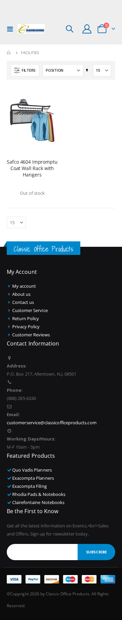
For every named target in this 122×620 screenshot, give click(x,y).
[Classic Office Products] (31, 28)
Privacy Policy (26, 327)
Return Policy (25, 318)
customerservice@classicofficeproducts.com (52, 423)
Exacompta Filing (29, 486)
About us (21, 294)
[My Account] (87, 28)
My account (24, 286)
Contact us (23, 302)
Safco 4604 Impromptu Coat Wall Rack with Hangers (32, 168)
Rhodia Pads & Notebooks (39, 494)
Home (9, 53)
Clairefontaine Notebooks (38, 502)
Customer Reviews (31, 335)
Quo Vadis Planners (32, 470)
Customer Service (30, 310)
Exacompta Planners (33, 478)
